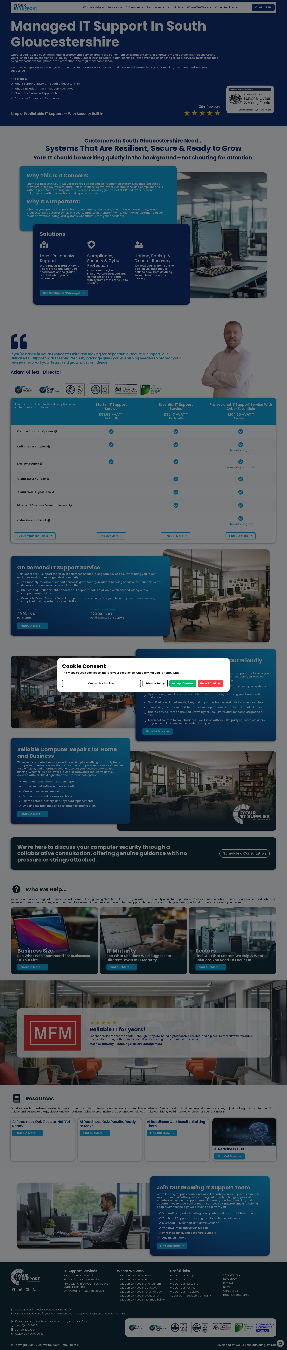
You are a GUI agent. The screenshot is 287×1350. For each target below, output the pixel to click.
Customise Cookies (101, 683)
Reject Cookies (210, 683)
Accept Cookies (182, 683)
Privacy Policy (155, 683)
